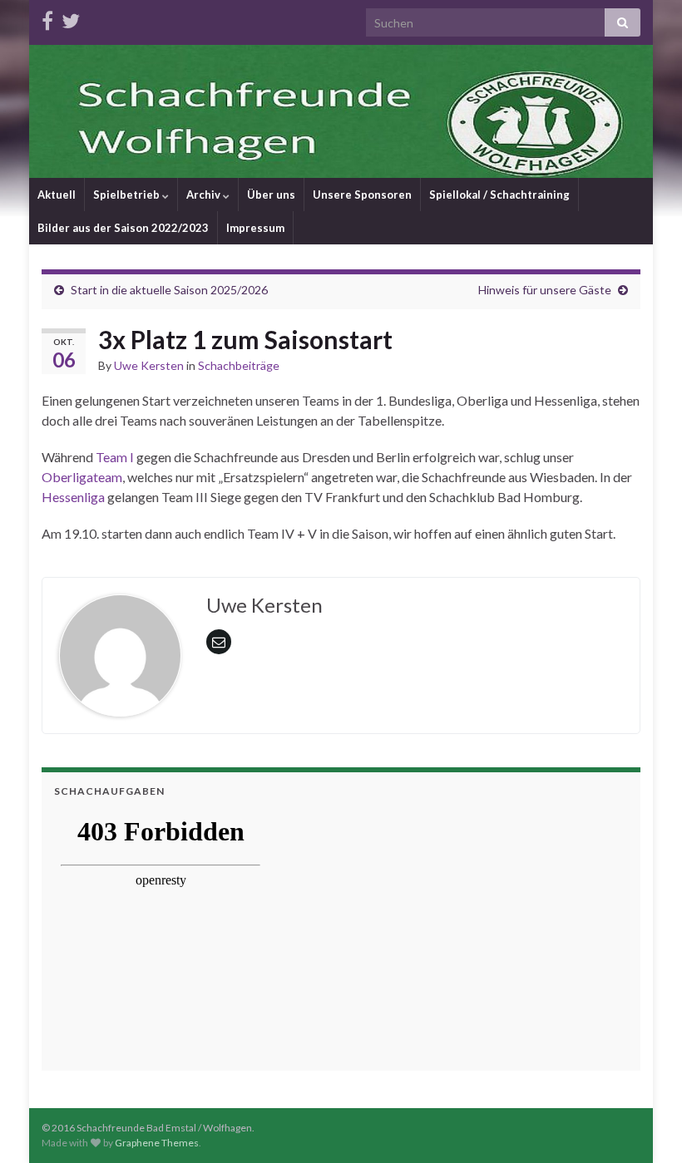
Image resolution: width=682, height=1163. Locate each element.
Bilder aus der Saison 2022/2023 (123, 227)
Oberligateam (82, 477)
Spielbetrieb (127, 194)
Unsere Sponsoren (362, 194)
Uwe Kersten (149, 365)
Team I (115, 457)
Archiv (204, 194)
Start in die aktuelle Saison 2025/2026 (169, 290)
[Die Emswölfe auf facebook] (47, 18)
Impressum (255, 227)
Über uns (271, 194)
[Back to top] (644, 1125)
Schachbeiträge (238, 365)
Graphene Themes (157, 1142)
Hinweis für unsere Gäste (544, 290)
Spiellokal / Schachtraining (499, 194)
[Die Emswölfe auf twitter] (71, 18)
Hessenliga (73, 497)
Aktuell (56, 194)
